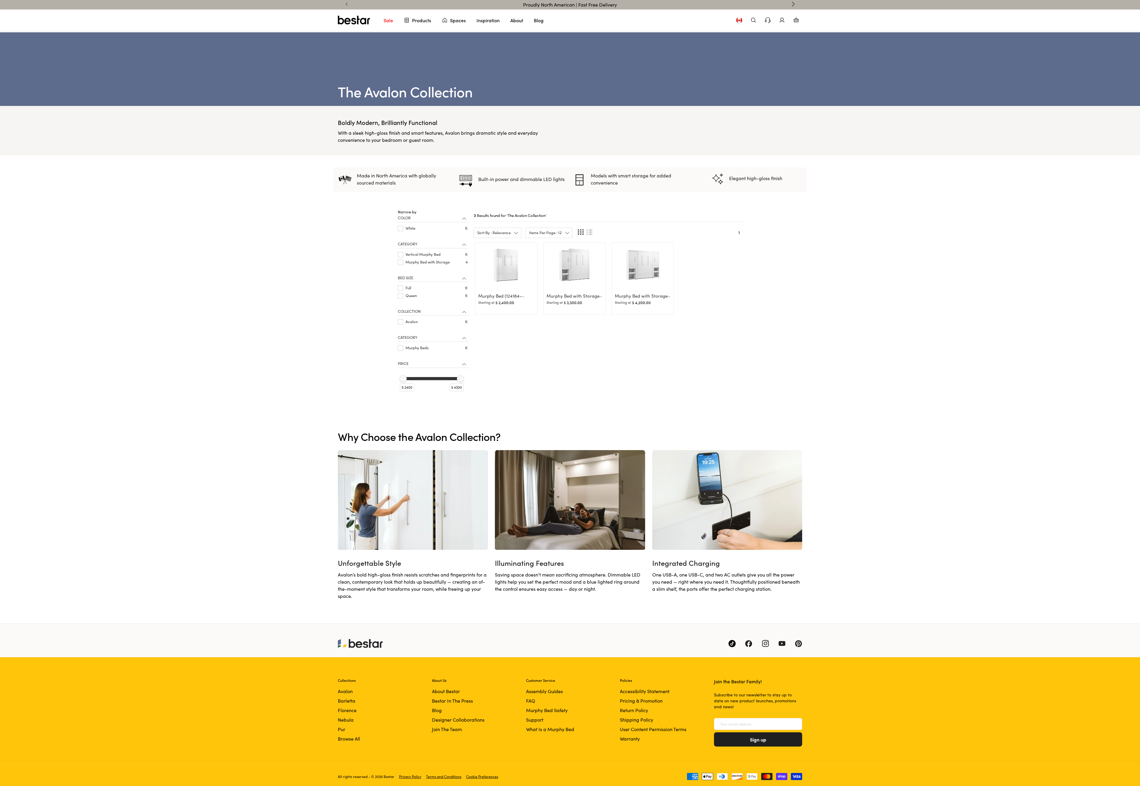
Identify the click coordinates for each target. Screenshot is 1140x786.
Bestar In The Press (452, 701)
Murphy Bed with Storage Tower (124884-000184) (573, 298)
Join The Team (447, 729)
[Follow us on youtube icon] (782, 643)
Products (421, 20)
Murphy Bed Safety (547, 710)
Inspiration (488, 20)
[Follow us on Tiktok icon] (732, 643)
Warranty (630, 739)
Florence (347, 710)
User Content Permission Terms (653, 729)
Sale (388, 20)
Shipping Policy (636, 720)
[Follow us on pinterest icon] (798, 643)
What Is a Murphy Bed (550, 729)
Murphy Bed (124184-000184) (500, 298)
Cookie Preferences (482, 776)
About (516, 20)
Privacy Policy (410, 776)
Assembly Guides (544, 691)
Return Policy (634, 710)
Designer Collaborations (458, 720)
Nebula (346, 720)
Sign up (758, 739)
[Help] (768, 20)
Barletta (346, 701)
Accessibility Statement (644, 691)
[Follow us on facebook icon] (748, 643)
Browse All (349, 739)
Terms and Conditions (443, 776)
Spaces (458, 20)
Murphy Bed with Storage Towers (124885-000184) (641, 298)
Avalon (345, 691)
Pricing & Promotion (641, 701)
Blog (539, 20)
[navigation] (433, 307)
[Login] (782, 20)
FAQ (530, 701)
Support (534, 720)
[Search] (753, 20)
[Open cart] (796, 20)
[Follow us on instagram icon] (765, 643)
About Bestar (446, 691)
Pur (341, 729)
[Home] (354, 20)
